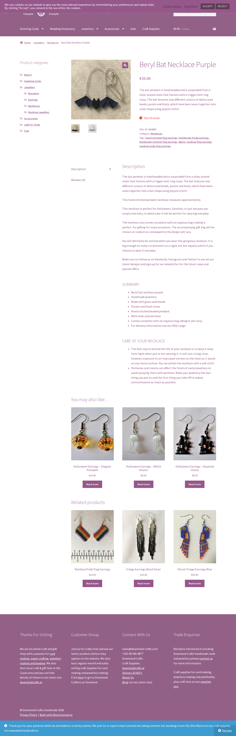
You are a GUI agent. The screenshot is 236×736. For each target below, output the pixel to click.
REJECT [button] (222, 6)
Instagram (175, 259)
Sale (133, 29)
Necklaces (53, 42)
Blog (125, 682)
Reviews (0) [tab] (78, 180)
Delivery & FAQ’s (132, 673)
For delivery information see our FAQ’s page (158, 325)
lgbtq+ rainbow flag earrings (195, 142)
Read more (92, 484)
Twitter (192, 259)
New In (28, 74)
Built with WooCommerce (56, 715)
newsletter (172, 264)
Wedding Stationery (62, 29)
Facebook (161, 259)
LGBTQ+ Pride (32, 124)
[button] (125, 65)
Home (27, 42)
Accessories (112, 29)
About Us (128, 677)
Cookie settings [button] (172, 6)
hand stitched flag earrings (161, 137)
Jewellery (87, 29)
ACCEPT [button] (208, 6)
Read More (191, 6)
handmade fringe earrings (194, 137)
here (81, 677)
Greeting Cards (29, 29)
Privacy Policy (28, 715)
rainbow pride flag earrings (155, 146)
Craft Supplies (151, 29)
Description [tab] (78, 169)
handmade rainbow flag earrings (158, 142)
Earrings (33, 99)
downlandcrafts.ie (31, 682)
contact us (206, 658)
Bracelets (33, 93)
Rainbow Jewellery (38, 112)
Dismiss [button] (227, 730)
